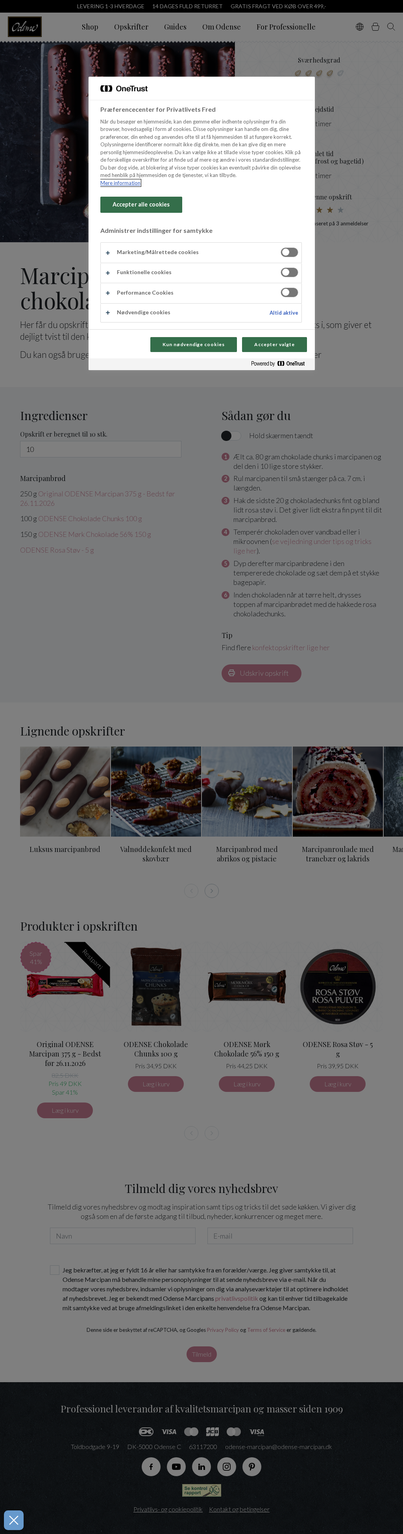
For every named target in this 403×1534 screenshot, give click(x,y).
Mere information (120, 183)
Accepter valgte (274, 344)
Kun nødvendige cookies (194, 344)
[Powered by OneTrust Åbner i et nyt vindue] (281, 365)
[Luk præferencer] (14, 1520)
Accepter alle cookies (141, 204)
